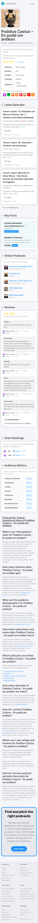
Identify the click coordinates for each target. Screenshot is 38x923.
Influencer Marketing (8, 898)
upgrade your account (25, 646)
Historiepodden (16, 288)
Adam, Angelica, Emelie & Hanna (16, 43)
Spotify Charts (6, 919)
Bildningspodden (16, 295)
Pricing (4, 870)
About (4, 873)
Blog (3, 909)
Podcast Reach (24, 891)
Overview (23, 868)
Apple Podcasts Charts (9, 917)
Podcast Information (26, 873)
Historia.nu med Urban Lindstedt (21, 281)
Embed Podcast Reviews (27, 898)
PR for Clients (6, 891)
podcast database (21, 704)
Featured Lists (6, 914)
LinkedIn (22, 914)
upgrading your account (22, 624)
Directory (5, 912)
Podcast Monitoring (8, 901)
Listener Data (24, 870)
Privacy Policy (24, 909)
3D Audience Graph (26, 889)
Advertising (5, 894)
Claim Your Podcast (8, 875)
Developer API (6, 880)
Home (4, 868)
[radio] (4, 61)
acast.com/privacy (25, 56)
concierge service (8, 733)
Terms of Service (25, 912)
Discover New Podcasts (27, 896)
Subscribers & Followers (27, 894)
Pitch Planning (24, 875)
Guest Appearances (8, 889)
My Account (6, 878)
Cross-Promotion (7, 896)
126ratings (20, 62)
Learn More (19, 849)
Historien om (14, 273)
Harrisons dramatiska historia (21, 266)
